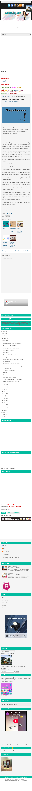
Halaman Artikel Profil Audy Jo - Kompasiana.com (11, 558)
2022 (3, 340)
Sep (5, 400)
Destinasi (4, 322)
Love (26, 323)
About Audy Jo (5, 600)
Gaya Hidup (23, 678)
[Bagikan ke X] (8, 216)
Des (5, 407)
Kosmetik (4, 605)
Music (3, 324)
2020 (3, 336)
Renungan (6, 554)
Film (24, 322)
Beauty (14, 322)
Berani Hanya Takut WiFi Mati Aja (11, 345)
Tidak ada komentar (13, 101)
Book (18, 322)
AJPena (5, 548)
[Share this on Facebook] (6, 213)
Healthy (28, 322)
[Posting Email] (3, 216)
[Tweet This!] (7, 213)
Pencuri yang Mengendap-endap (13, 99)
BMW (4, 545)
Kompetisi (22, 323)
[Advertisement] (16, 52)
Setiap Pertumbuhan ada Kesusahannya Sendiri (14, 366)
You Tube (19, 24)
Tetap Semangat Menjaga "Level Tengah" (13, 379)
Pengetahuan (9, 324)
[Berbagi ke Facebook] (9, 216)
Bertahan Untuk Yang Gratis (10, 354)
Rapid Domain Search (22, 780)
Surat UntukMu (5, 24)
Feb (4, 384)
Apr (4, 389)
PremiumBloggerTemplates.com (11, 780)
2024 (3, 412)
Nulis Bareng (6, 352)
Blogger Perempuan (6, 607)
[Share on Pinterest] (11, 213)
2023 (3, 410)
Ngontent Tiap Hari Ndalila (9, 377)
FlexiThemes (12, 779)
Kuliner (9, 322)
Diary (7, 96)
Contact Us (4, 602)
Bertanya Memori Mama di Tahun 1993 (12, 343)
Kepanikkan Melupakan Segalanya (11, 363)
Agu (5, 398)
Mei (4, 391)
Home (3, 96)
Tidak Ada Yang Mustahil (9, 370)
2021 (3, 338)
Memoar (5, 372)
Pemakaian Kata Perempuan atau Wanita (13, 359)
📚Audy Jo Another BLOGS (22, 27)
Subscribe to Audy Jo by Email (8, 468)
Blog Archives (16, 512)
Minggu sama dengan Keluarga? (11, 381)
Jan (4, 342)
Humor (17, 323)
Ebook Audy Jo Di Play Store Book (8, 27)
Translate (11, 653)
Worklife (21, 324)
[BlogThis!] (7, 216)
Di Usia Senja (6, 361)
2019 (3, 333)
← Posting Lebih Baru (6, 250)
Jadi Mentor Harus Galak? (13, 230)
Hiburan (3, 323)
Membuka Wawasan (8, 374)
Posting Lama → (27, 250)
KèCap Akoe (6, 551)
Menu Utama (12, 24)
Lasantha (24, 779)
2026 (3, 416)
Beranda (12, 30)
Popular (3, 512)
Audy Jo (15, 777)
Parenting (16, 324)
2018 (3, 331)
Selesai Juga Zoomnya (8, 350)
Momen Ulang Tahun (5, 509)
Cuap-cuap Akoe (5, 30)
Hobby (8, 323)
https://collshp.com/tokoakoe (8, 750)
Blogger (28, 744)
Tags (9, 512)
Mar (4, 387)
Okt (4, 402)
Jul (4, 395)
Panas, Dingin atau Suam (9, 704)
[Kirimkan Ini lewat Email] (5, 216)
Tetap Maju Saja (7, 368)
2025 (3, 414)
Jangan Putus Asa (12, 566)
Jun (4, 393)
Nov (5, 404)
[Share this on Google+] (9, 213)
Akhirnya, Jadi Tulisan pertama (10, 357)
